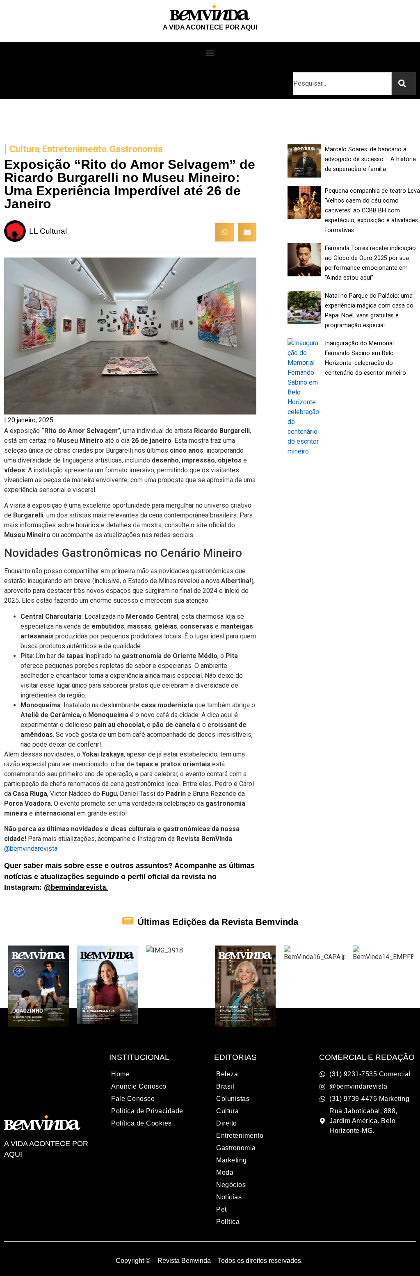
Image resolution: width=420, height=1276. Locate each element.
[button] (210, 53)
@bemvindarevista (30, 848)
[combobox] (342, 83)
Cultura (24, 149)
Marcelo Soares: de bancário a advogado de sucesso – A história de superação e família (370, 159)
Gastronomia (136, 149)
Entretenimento (74, 149)
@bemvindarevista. (76, 887)
